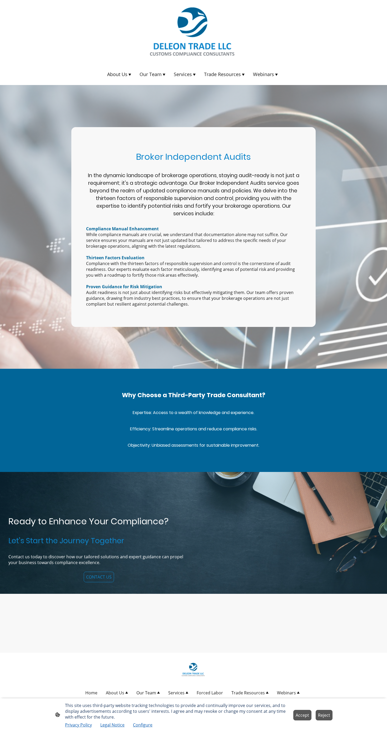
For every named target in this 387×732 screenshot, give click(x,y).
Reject (324, 715)
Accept (302, 715)
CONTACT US (99, 577)
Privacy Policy (78, 725)
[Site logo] (193, 31)
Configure (142, 725)
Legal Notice (112, 725)
